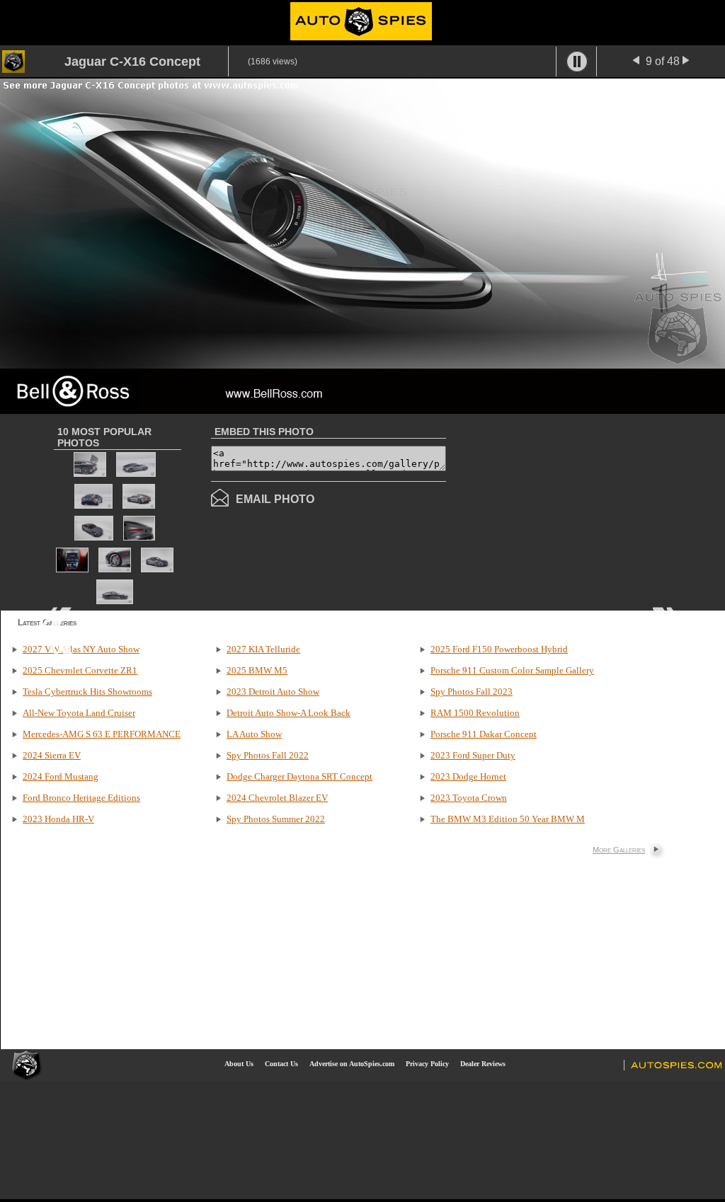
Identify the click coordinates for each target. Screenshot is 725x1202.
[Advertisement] (565, 510)
